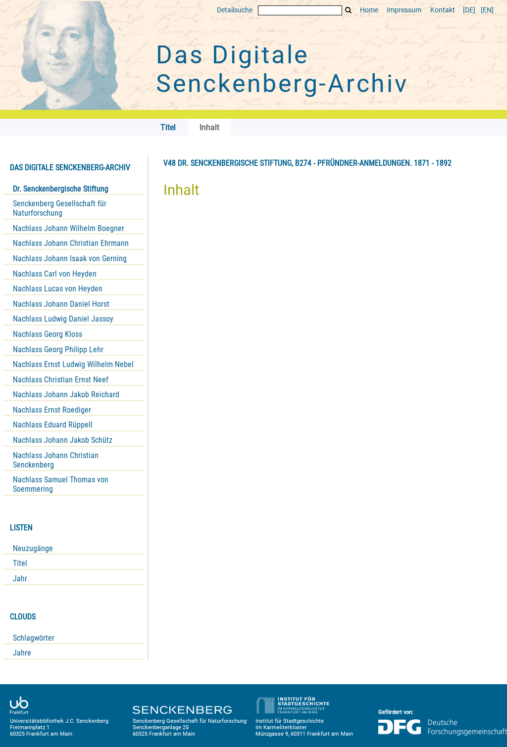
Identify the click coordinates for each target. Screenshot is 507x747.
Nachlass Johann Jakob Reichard (66, 394)
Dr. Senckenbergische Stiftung (60, 188)
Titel (20, 563)
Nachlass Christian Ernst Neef (60, 379)
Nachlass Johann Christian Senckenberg (56, 460)
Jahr (20, 578)
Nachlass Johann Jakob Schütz (62, 440)
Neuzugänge (33, 548)
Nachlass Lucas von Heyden (57, 288)
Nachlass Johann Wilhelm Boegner (68, 228)
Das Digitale (282, 69)
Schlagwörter (33, 638)
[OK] (348, 10)
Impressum (404, 10)
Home (369, 10)
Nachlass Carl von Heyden (55, 274)
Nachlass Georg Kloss (47, 334)
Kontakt (442, 10)
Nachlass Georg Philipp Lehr (58, 349)
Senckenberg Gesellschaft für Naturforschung (59, 208)
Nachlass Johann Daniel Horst (61, 304)
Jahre (22, 652)
